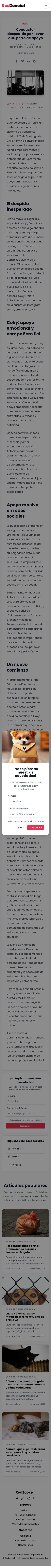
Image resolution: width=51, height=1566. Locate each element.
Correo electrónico (18, 808)
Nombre (12, 795)
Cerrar (20, 827)
